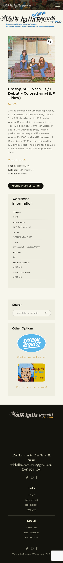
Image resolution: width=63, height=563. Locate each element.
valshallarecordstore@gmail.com (31, 465)
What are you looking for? (31, 356)
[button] (50, 42)
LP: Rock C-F (27, 169)
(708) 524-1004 (31, 470)
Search (47, 313)
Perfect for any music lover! (31, 387)
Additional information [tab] (26, 186)
